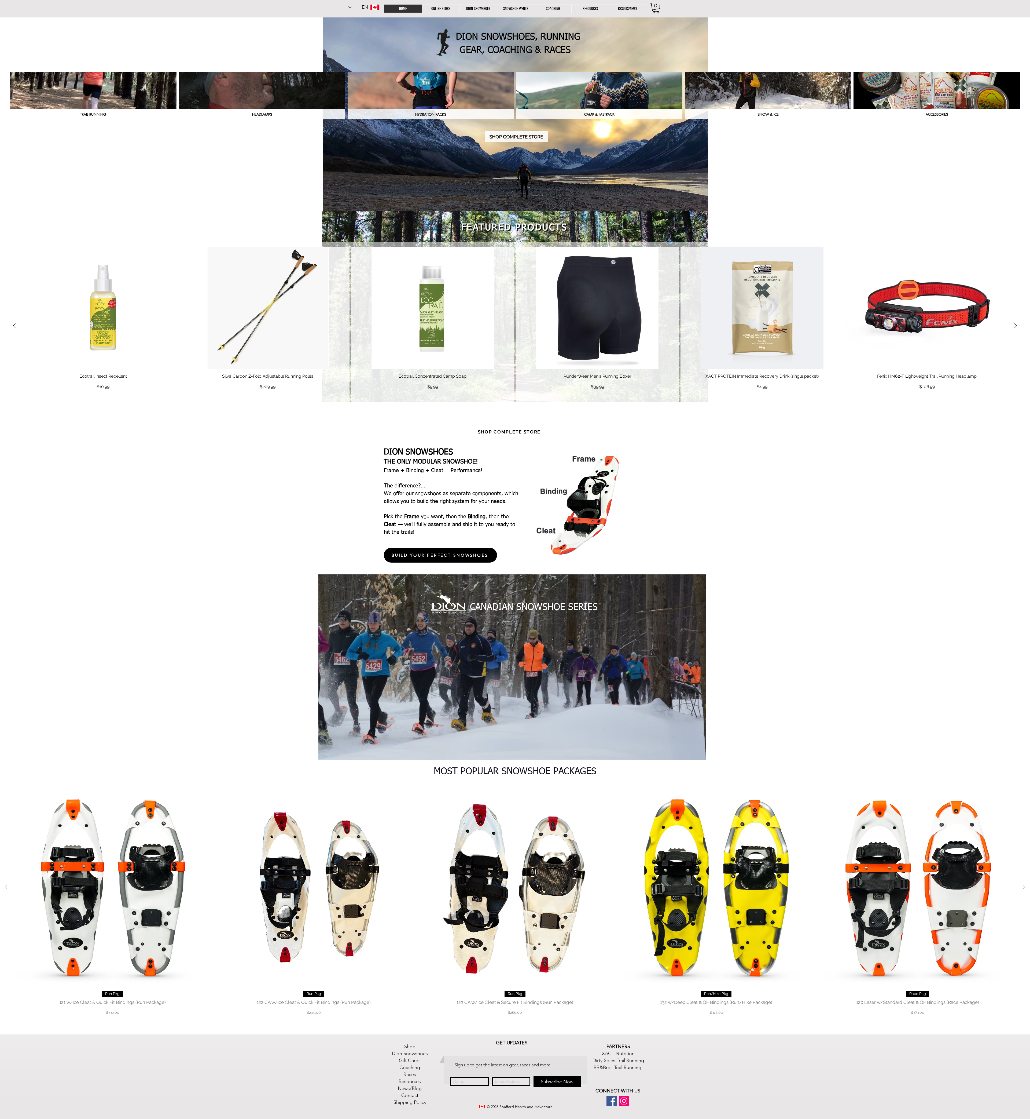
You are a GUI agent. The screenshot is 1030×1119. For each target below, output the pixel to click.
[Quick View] (103, 308)
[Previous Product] (14, 326)
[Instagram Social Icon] (624, 1101)
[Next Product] (1016, 326)
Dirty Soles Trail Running (618, 1060)
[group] (515, 325)
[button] (590, 9)
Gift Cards (410, 1060)
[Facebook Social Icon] (611, 1101)
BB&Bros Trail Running (617, 1067)
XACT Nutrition (618, 1053)
